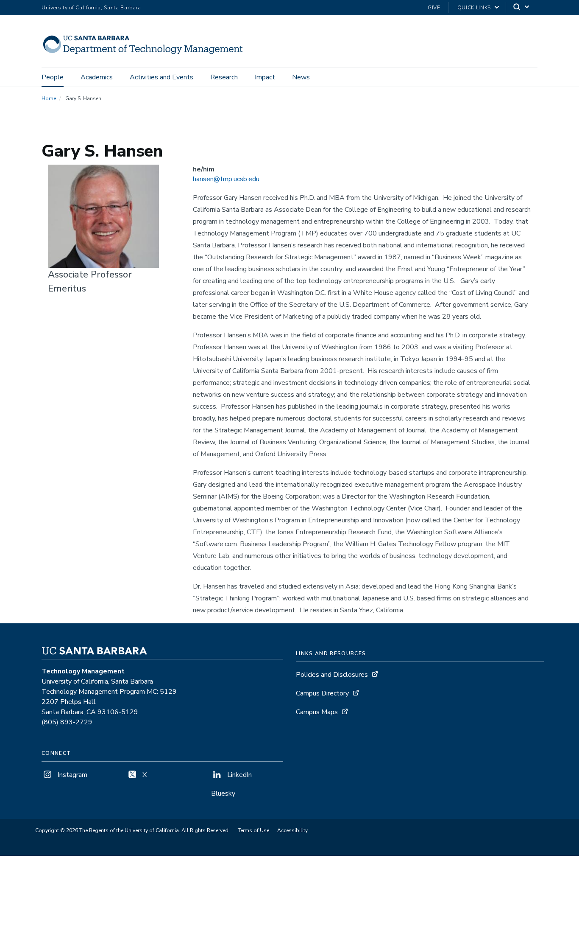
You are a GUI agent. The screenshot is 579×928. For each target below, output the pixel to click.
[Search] (521, 7)
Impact (265, 77)
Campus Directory (322, 693)
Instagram (71, 774)
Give (434, 7)
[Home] (146, 55)
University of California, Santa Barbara (91, 7)
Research (224, 77)
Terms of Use (253, 830)
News (301, 77)
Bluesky (223, 793)
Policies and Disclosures (332, 674)
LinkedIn (238, 774)
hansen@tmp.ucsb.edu (226, 179)
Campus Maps (317, 712)
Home (49, 98)
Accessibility (292, 830)
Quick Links (474, 7)
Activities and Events (161, 77)
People (53, 77)
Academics (97, 77)
